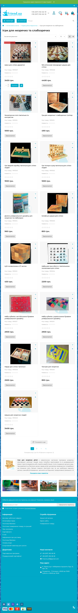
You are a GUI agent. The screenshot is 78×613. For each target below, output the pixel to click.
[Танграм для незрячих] (57, 354)
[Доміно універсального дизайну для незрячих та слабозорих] (20, 203)
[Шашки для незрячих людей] (20, 402)
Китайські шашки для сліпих (52, 216)
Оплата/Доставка (8, 521)
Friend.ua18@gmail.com (50, 559)
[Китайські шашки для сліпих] (57, 203)
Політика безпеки (8, 523)
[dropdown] (3, 6)
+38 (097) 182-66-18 (38, 12)
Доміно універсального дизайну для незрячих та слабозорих (18, 217)
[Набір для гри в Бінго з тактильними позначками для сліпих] (57, 253)
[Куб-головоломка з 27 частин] (20, 253)
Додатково (7, 550)
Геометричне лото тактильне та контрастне (17, 116)
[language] (74, 6)
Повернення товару (47, 523)
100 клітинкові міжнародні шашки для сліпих (56, 66)
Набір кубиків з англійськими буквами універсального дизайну (19, 317)
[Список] (73, 36)
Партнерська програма (10, 553)
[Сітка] (70, 36)
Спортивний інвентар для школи (14, 545)
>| (45, 449)
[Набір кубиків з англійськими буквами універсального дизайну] (20, 304)
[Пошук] (73, 21)
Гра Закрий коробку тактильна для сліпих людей (20, 167)
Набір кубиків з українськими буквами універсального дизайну (56, 317)
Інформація (7, 514)
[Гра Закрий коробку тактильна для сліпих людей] (20, 153)
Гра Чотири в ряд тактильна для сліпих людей (56, 167)
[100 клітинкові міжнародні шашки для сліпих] (57, 52)
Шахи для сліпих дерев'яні (15, 65)
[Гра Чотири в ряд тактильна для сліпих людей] (57, 153)
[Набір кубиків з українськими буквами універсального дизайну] (57, 304)
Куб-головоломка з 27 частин (16, 266)
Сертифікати (7, 532)
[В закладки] (35, 43)
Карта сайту (44, 521)
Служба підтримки (48, 514)
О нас (4, 534)
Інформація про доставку (11, 537)
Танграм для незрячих (50, 367)
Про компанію (7, 529)
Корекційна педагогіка (29, 25)
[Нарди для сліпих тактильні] (20, 354)
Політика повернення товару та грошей (16, 526)
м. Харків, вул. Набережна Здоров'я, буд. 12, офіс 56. (57, 567)
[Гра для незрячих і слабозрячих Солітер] (57, 102)
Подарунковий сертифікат (12, 556)
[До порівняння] (35, 46)
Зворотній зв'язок (46, 518)
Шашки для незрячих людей (15, 415)
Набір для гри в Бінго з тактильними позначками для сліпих (56, 267)
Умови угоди (7, 543)
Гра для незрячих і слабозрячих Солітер (57, 115)
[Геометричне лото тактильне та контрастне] (20, 102)
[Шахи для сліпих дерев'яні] (20, 52)
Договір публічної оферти (11, 518)
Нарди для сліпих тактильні (15, 367)
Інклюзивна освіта (12, 25)
